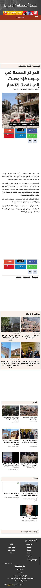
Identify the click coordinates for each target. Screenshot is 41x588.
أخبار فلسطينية (20, 566)
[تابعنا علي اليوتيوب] (6, 563)
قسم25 (20, 572)
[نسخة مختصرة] (9, 563)
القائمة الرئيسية (20, 17)
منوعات (29, 547)
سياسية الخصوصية (20, 576)
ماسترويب (10, 585)
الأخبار (29, 66)
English (29, 556)
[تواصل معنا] (11, 563)
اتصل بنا (20, 569)
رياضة (11, 553)
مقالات (29, 553)
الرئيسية (36, 66)
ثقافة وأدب (11, 550)
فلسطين (21, 66)
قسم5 (29, 550)
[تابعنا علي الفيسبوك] (3, 563)
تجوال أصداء (11, 547)
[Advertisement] (20, 41)
